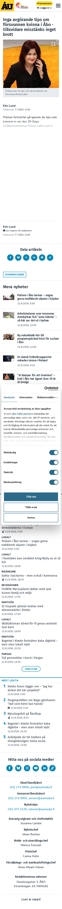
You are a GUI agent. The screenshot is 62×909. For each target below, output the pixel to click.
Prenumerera (44, 3)
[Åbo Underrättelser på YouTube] (36, 768)
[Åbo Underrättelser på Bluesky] (18, 768)
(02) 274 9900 (19, 787)
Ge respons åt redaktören (19, 230)
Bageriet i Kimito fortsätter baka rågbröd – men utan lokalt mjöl (29, 727)
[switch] (53, 462)
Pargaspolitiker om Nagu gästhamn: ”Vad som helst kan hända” (31, 704)
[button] (44, 8)
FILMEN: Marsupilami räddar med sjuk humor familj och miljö (26, 592)
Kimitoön (8, 602)
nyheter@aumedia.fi (41, 809)
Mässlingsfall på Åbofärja (24, 715)
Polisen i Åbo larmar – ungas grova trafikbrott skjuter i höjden (25, 545)
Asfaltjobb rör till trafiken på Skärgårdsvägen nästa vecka (26, 741)
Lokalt (6, 537)
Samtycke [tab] (9, 397)
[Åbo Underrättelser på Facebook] (9, 768)
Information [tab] (25, 397)
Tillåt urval (31, 507)
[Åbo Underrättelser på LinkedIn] (44, 768)
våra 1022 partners (22, 413)
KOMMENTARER (14, 274)
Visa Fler (31, 669)
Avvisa (31, 517)
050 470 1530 (17, 809)
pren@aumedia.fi (41, 787)
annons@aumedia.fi (41, 798)
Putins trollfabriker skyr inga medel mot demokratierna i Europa (28, 527)
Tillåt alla (31, 496)
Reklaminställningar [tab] (48, 397)
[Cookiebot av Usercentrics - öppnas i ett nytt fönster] (44, 389)
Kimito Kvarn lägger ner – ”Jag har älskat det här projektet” (30, 690)
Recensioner (10, 585)
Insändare (9, 571)
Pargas (6, 654)
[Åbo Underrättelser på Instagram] (27, 768)
